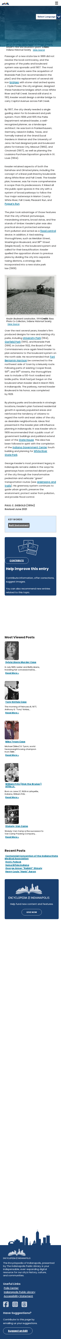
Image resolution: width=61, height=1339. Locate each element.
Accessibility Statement (18, 1296)
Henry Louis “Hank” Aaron (20, 871)
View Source (39, 49)
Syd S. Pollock (13, 861)
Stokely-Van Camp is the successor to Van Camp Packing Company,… (24, 832)
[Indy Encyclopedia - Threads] (26, 1305)
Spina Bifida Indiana (17, 865)
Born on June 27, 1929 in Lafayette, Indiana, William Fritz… (22, 792)
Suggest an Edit (18, 1330)
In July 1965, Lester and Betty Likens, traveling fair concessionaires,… (22, 668)
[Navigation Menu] (57, 3)
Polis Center (11, 1288)
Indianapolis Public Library (19, 1292)
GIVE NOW (31, 912)
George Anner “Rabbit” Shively (23, 868)
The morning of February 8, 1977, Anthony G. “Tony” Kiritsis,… (21, 708)
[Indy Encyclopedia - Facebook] (7, 1305)
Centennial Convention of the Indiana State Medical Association (31, 857)
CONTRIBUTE (17, 560)
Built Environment (19, 525)
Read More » (12, 673)
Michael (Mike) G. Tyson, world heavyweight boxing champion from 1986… (20, 749)
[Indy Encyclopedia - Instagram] (16, 1305)
